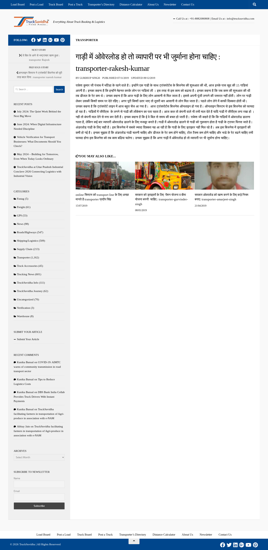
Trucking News (25, 274)
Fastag (20, 198)
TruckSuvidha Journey (30, 291)
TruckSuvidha (27, 544)
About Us (153, 4)
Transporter (87, 40)
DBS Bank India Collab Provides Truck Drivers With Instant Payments (39, 397)
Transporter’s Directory (101, 4)
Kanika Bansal (25, 362)
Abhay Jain (23, 426)
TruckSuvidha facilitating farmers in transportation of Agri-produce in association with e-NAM (39, 414)
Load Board (18, 4)
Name (17, 478)
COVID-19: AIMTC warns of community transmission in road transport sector (37, 367)
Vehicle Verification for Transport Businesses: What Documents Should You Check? (37, 141)
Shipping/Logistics (27, 240)
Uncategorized (25, 299)
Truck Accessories (27, 265)
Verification (23, 307)
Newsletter (170, 4)
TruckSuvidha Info (27, 282)
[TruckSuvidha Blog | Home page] (31, 21)
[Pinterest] (62, 40)
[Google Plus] (50, 40)
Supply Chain (24, 249)
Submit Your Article (28, 339)
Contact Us (187, 4)
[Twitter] (39, 40)
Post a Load (36, 4)
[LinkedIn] (45, 40)
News (20, 223)
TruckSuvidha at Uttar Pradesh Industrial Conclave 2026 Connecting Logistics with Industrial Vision (38, 171)
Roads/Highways (26, 232)
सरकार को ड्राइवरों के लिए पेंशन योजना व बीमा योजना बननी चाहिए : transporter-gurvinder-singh (161, 199)
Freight (21, 207)
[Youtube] (56, 40)
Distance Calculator (131, 4)
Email (17, 491)
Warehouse (23, 316)
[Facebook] (33, 40)
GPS (19, 215)
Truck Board (55, 4)
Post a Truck (75, 4)
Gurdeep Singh (90, 78)
